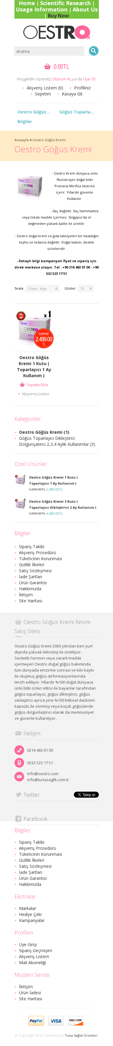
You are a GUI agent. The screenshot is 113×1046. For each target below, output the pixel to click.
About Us (85, 9)
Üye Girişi (28, 944)
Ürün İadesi (30, 992)
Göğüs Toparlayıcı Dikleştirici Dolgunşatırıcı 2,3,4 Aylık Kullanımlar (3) (57, 441)
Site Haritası (30, 601)
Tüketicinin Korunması (40, 558)
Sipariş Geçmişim (35, 950)
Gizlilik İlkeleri (31, 564)
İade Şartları (30, 576)
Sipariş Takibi (31, 546)
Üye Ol (89, 79)
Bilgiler (24, 121)
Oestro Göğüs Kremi (37, 112)
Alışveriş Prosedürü (37, 552)
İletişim (26, 594)
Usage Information (41, 9)
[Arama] (94, 51)
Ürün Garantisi (33, 582)
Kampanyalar (32, 920)
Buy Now (58, 15)
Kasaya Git (72, 94)
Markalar (27, 908)
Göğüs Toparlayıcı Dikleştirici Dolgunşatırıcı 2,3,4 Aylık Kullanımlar (79, 112)
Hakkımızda (30, 588)
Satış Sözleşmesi (35, 570)
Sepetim (43, 94)
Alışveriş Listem (34, 956)
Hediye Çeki (30, 914)
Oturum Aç (61, 79)
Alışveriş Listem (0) (45, 88)
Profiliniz (82, 88)
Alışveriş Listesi (35, 393)
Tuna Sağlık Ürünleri (81, 1035)
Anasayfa (21, 140)
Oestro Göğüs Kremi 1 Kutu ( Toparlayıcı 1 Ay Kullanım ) (34, 366)
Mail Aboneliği (32, 962)
